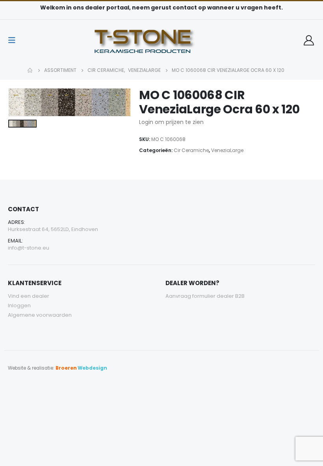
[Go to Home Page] (30, 70)
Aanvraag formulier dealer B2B (205, 296)
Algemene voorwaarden (40, 315)
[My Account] (309, 40)
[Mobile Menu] (14, 40)
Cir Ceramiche (191, 150)
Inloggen (19, 305)
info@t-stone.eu (28, 248)
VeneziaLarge (227, 150)
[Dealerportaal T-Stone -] (161, 40)
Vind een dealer (28, 296)
